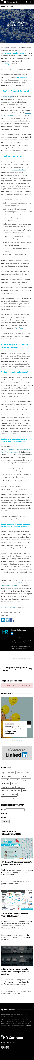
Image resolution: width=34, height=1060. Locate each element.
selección (25, 791)
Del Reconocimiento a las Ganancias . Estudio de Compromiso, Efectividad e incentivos (16, 937)
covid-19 (16, 776)
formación (14, 783)
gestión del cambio (8, 787)
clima (27, 773)
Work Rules (19, 328)
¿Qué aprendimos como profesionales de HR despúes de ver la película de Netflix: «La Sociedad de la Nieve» (16, 982)
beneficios (20, 773)
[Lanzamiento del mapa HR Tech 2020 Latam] (17, 900)
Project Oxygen (7, 97)
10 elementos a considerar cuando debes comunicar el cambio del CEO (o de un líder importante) (17, 872)
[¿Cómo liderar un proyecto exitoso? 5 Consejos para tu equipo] (17, 956)
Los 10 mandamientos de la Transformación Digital (22, 659)
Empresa (4, 817)
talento (4, 794)
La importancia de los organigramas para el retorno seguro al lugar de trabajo (15, 668)
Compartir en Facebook (12, 620)
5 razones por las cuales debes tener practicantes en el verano (15, 883)
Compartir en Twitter (8, 620)
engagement (26, 780)
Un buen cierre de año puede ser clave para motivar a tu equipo (16, 992)
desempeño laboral (19, 170)
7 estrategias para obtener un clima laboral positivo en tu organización (14, 730)
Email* (3, 810)
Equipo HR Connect (18, 29)
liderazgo (5, 791)
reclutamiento (15, 791)
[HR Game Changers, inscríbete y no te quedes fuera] (17, 848)
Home (3, 6)
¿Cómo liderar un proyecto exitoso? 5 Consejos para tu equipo (15, 972)
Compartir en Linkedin (3, 620)
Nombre (4, 813)
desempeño (15, 780)
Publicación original (8, 607)
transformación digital (9, 798)
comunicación (6, 776)
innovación (20, 787)
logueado (14, 685)
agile (3, 773)
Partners (9, 723)
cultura (24, 776)
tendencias (13, 794)
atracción (11, 773)
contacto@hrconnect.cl (8, 1042)
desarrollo (5, 780)
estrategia (5, 783)
